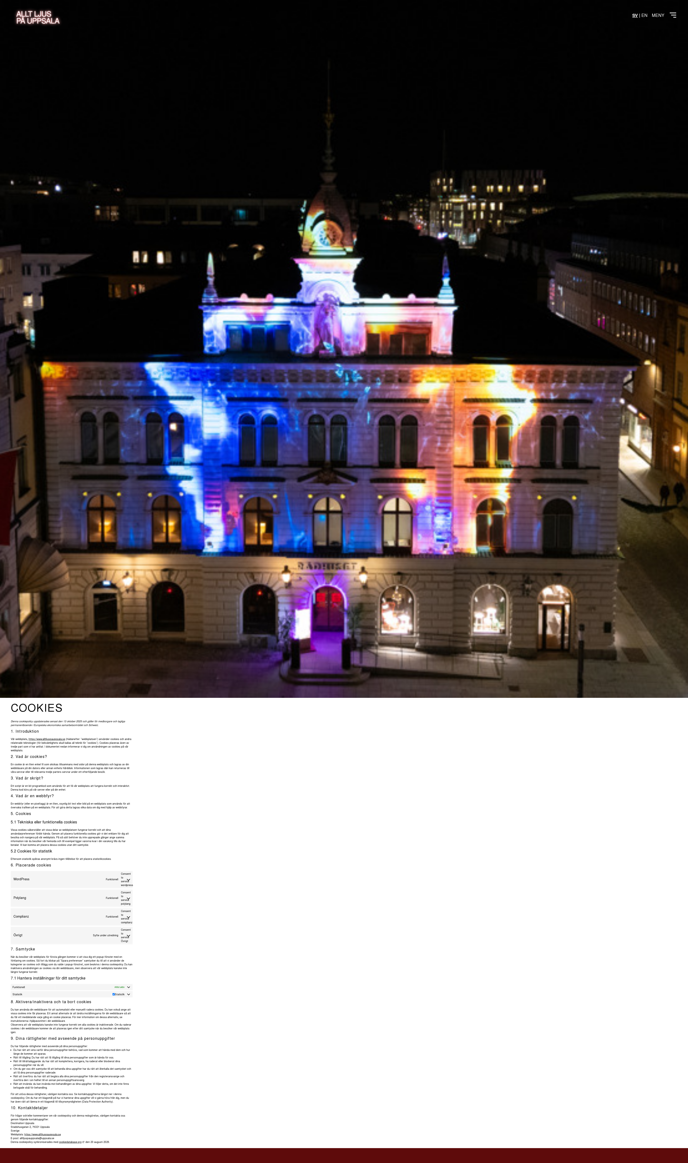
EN (644, 15)
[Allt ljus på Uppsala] (38, 19)
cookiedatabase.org (70, 1142)
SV (635, 15)
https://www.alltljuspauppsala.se (47, 739)
